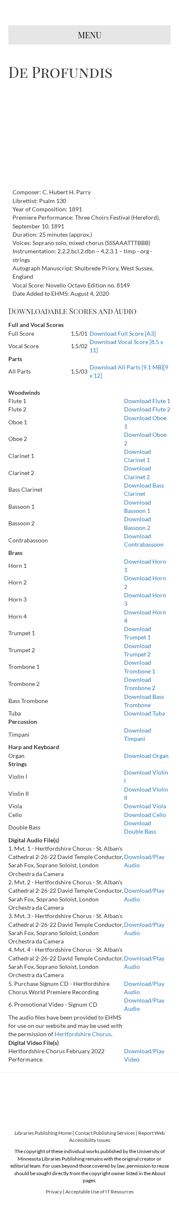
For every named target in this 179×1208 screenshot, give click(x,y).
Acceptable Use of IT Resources (99, 1191)
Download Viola (145, 805)
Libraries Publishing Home (43, 1133)
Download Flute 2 (147, 409)
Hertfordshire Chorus (83, 1033)
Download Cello (145, 814)
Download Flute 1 (147, 400)
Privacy (54, 1191)
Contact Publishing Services (105, 1133)
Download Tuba (144, 713)
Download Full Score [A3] (123, 333)
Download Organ (146, 755)
